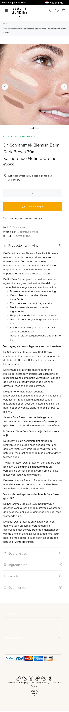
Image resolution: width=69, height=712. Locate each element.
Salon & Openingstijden (14, 3)
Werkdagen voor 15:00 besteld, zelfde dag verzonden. (30, 178)
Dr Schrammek (17, 227)
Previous (5, 86)
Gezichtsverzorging (28, 232)
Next (64, 86)
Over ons (56, 682)
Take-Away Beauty (39, 682)
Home (4, 23)
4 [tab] (38, 128)
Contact (35, 686)
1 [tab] (31, 128)
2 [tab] (33, 128)
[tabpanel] (34, 84)
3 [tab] (36, 128)
